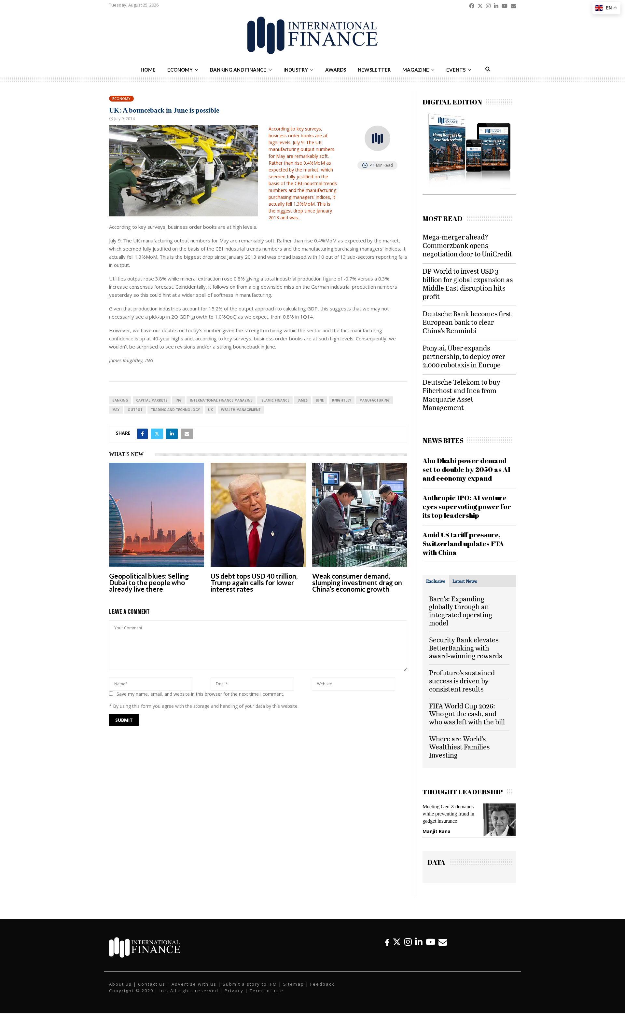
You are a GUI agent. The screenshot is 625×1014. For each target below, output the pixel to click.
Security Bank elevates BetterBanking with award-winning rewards (465, 648)
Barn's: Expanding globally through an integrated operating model (460, 610)
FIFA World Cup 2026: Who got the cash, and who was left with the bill (467, 714)
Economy (180, 70)
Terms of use (267, 991)
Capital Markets (151, 400)
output (135, 409)
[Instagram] (408, 942)
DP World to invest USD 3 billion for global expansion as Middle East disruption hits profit (468, 283)
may (115, 409)
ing (178, 400)
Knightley (341, 400)
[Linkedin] (419, 942)
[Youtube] (430, 942)
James (303, 400)
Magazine (415, 70)
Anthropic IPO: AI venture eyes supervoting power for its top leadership (467, 506)
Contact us (151, 984)
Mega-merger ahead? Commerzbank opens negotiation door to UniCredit (467, 245)
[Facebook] (387, 942)
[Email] (442, 942)
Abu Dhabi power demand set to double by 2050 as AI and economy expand (466, 469)
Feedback (322, 984)
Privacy (234, 991)
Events (455, 70)
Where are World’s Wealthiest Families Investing (459, 747)
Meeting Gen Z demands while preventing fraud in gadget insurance (445, 814)
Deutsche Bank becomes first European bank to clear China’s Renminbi (467, 322)
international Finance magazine (221, 400)
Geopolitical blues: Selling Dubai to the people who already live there (149, 582)
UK (210, 409)
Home (148, 70)
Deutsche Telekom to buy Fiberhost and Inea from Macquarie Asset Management (461, 394)
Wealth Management (241, 409)
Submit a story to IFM (250, 984)
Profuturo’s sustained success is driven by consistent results (462, 680)
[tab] (436, 581)
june (320, 400)
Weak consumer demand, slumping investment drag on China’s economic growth (357, 582)
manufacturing (374, 400)
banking (120, 400)
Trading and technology (175, 409)
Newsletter (374, 70)
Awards (335, 70)
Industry (296, 70)
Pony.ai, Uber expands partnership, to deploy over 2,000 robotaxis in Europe (464, 356)
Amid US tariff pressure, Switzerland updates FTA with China (463, 543)
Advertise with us (194, 984)
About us (120, 984)
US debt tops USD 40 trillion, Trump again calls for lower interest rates (254, 582)
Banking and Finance (238, 70)
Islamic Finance (274, 400)
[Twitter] (397, 942)
